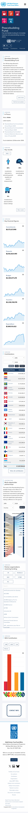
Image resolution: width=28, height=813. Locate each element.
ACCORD (6, 593)
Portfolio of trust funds (14, 771)
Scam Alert (7, 803)
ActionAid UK (7, 611)
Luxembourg (7, 462)
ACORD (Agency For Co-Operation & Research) (10, 601)
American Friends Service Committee (11, 621)
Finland (10, 451)
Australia (10, 405)
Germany (10, 373)
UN (8, 573)
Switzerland (11, 415)
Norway (10, 393)
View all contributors (16, 471)
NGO (8, 577)
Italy (9, 447)
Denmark (10, 401)
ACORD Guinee (8, 605)
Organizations (14, 778)
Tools (6, 45)
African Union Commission (11, 617)
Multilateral (20, 573)
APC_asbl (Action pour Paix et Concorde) (12, 626)
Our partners (14, 774)
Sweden (10, 383)
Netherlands (7, 380)
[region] (14, 535)
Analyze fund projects (14, 785)
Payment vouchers (14, 788)
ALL (8, 581)
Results (14, 795)
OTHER (20, 577)
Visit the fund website (18, 102)
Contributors (14, 776)
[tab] (7, 48)
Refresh (6, 649)
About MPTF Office (14, 781)
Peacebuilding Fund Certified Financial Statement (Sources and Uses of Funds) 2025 (14, 134)
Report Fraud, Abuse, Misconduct (12, 800)
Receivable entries (14, 790)
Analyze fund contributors (14, 783)
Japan (10, 419)
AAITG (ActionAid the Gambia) (12, 590)
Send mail (14, 760)
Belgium (10, 455)
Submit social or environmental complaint (14, 801)
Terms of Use (8, 805)
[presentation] (7, 48)
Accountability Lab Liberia (11, 597)
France (10, 432)
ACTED (6, 608)
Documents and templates (14, 792)
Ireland (10, 428)
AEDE (5, 614)
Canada (10, 397)
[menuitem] (7, 45)
